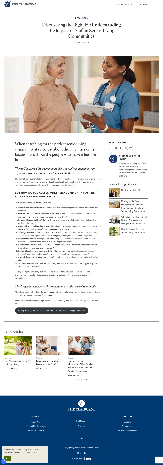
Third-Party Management (127, 430)
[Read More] (114, 192)
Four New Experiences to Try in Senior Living (17, 362)
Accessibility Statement (36, 426)
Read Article (10, 369)
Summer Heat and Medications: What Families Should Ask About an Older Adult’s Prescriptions (80, 365)
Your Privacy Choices (36, 430)
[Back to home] (20, 4)
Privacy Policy (36, 422)
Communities (127, 426)
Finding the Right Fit (130, 190)
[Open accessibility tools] (3, 461)
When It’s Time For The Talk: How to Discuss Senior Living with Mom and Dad (134, 220)
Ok (7, 458)
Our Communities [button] (125, 4)
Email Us (81, 426)
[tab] (76, 379)
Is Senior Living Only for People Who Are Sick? (47, 362)
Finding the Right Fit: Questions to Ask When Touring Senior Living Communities (51, 310)
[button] (156, 4)
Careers (144, 4)
